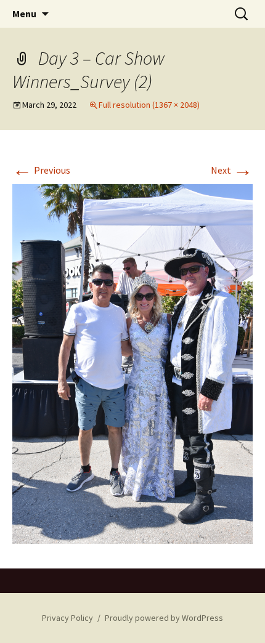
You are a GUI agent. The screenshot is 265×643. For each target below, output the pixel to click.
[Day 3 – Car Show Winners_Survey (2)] (132, 363)
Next (232, 170)
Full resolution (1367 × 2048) (149, 104)
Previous (41, 170)
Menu (24, 13)
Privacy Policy (67, 617)
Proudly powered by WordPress (164, 617)
